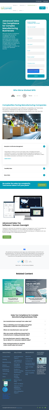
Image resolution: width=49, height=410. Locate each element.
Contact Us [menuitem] (28, 361)
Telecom (4, 374)
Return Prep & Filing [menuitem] (18, 380)
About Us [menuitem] (28, 356)
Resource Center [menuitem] (30, 370)
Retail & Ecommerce (5, 365)
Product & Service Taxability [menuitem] (17, 376)
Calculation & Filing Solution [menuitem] (18, 361)
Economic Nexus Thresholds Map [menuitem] (30, 363)
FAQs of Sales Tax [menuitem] (29, 367)
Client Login (45, 1)
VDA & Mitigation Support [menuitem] (19, 392)
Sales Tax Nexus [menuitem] (18, 383)
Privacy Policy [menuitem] (19, 407)
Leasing (4, 359)
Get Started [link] (42, 185)
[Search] (47, 7)
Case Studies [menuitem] (29, 359)
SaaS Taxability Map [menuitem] (29, 373)
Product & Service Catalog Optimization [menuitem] (18, 371)
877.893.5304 (38, 1)
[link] (6, 8)
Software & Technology (5, 370)
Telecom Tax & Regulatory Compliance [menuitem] (18, 387)
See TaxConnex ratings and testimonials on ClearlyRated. (6, 396)
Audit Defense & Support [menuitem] (18, 357)
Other (4, 376)
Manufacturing (6, 362)
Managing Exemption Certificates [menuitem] (17, 365)
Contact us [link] (42, 8)
